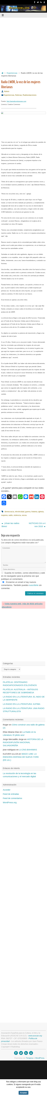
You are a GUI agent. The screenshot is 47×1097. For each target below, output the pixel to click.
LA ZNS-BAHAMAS (28, 750)
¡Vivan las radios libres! (10, 525)
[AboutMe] (44, 2)
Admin (6, 91)
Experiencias (12, 73)
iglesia (41, 512)
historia (34, 512)
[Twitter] (37, 2)
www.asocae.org (35, 1036)
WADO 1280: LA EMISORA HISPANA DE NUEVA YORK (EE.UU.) (21, 757)
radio (11, 515)
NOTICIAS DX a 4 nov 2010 (37, 525)
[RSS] (41, 2)
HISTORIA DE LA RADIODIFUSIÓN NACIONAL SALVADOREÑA (23, 742)
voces (24, 515)
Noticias (18, 95)
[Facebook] (34, 2)
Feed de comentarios (12, 798)
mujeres (4, 515)
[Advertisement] (23, 44)
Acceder (6, 790)
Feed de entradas (11, 794)
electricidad (19, 512)
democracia (9, 512)
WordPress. (40, 1058)
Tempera (29, 1058)
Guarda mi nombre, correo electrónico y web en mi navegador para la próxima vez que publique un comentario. (23, 576)
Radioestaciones (29, 95)
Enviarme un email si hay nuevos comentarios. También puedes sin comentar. (21, 585)
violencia (17, 515)
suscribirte (33, 585)
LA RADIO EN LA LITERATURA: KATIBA (21, 704)
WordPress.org (10, 802)
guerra (27, 512)
